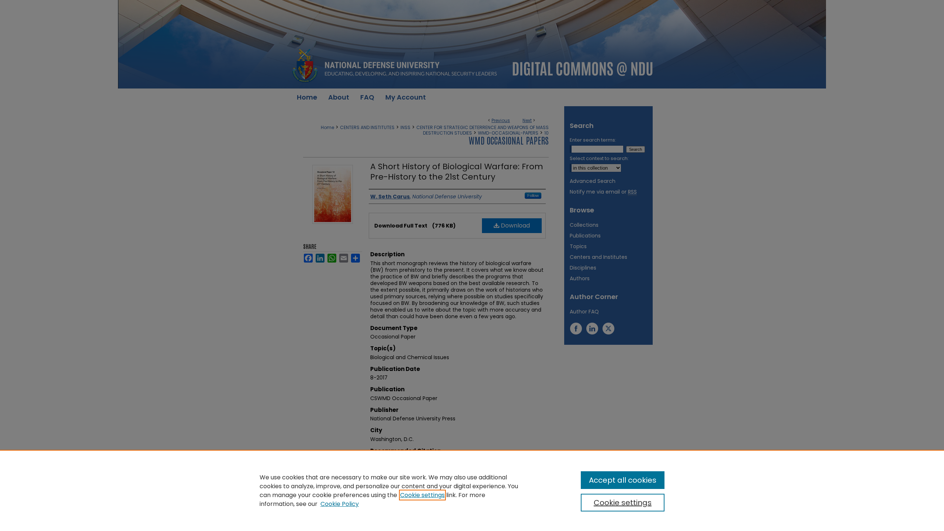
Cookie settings (422, 495)
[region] (472, 490)
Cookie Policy (339, 504)
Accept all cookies (622, 480)
